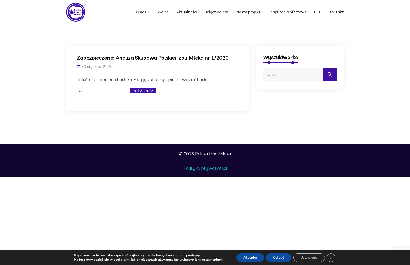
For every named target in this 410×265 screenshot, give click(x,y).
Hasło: (82, 91)
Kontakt (336, 11)
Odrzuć (278, 257)
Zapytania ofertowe (288, 11)
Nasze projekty (249, 11)
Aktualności (186, 11)
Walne (163, 11)
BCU (318, 11)
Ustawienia (309, 257)
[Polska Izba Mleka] (86, 12)
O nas (141, 11)
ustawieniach (212, 260)
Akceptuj (250, 257)
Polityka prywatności (205, 168)
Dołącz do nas (216, 11)
